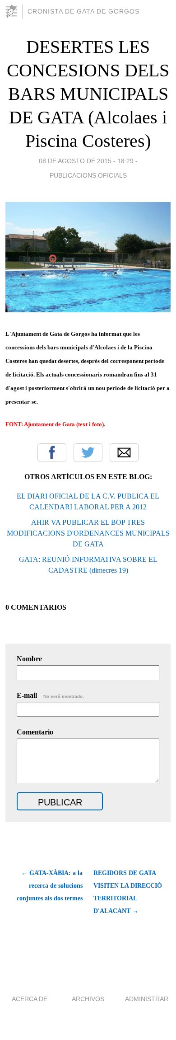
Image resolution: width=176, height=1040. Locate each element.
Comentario (35, 732)
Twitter (88, 452)
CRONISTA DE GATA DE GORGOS (83, 11)
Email (124, 452)
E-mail (50, 695)
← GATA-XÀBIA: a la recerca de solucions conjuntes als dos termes (50, 886)
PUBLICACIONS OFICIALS (88, 175)
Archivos (88, 998)
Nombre (29, 659)
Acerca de (29, 998)
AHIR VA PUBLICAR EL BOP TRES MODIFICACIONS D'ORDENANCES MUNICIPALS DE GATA (88, 533)
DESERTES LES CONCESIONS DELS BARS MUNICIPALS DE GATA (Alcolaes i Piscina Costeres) (88, 94)
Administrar (146, 998)
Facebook (51, 452)
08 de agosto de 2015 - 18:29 (86, 161)
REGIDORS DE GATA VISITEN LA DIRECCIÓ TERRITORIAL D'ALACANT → (127, 892)
